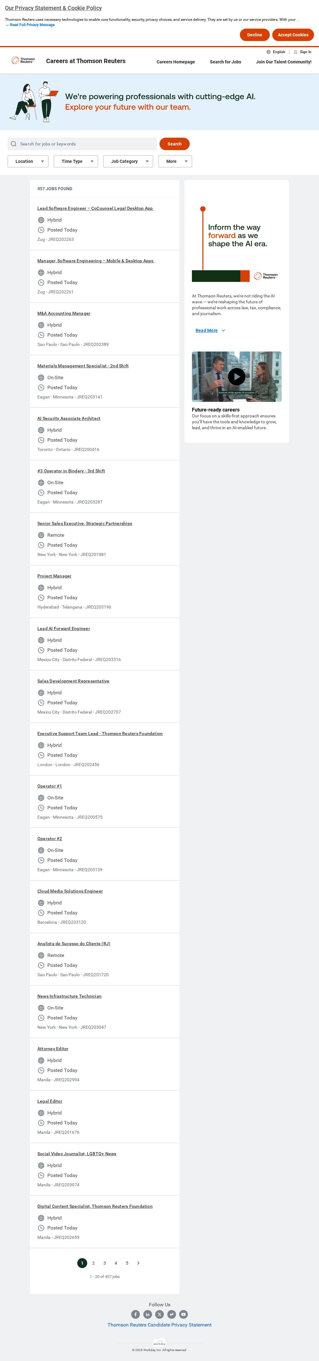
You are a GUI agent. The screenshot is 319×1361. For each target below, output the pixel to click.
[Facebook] (135, 1314)
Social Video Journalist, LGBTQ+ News (77, 1153)
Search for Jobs (225, 61)
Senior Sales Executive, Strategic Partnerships (84, 523)
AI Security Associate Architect (68, 418)
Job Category (124, 161)
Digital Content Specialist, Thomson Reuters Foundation (95, 1206)
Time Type (72, 161)
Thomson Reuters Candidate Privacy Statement (159, 1325)
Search (175, 143)
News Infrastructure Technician (69, 996)
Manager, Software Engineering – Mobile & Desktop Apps (96, 260)
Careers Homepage (176, 61)
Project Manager (54, 575)
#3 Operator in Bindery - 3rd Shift (71, 470)
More (171, 161)
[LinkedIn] (147, 1314)
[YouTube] (183, 1314)
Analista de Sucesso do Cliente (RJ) (73, 943)
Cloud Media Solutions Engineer (70, 891)
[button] (237, 377)
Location (24, 161)
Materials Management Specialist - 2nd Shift (83, 365)
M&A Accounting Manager (63, 313)
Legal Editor (49, 1101)
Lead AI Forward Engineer (63, 628)
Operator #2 (49, 838)
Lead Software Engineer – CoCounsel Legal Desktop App (95, 208)
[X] (159, 1314)
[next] (138, 1263)
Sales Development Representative (73, 680)
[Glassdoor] (171, 1314)
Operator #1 (49, 786)
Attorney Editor (53, 1048)
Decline (254, 34)
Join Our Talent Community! (284, 61)
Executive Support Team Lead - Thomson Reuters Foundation (100, 733)
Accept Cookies (293, 34)
